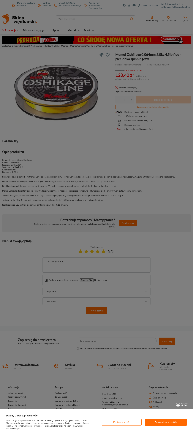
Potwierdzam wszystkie (166, 422)
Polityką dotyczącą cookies (75, 420)
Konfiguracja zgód (121, 422)
